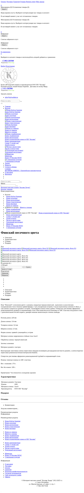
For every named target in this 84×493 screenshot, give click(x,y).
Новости (8, 165)
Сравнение (5, 273)
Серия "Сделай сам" (12, 143)
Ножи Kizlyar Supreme (12, 112)
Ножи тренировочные (12, 141)
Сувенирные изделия (12, 161)
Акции (7, 163)
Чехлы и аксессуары (12, 148)
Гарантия (16, 2)
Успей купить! (10, 145)
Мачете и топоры (11, 132)
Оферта (7, 477)
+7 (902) (3, 88)
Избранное (5, 275)
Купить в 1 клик (6, 269)
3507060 (10, 88)
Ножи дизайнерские (12, 136)
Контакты (8, 174)
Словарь (8, 169)
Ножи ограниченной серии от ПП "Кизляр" (20, 139)
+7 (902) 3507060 (8, 61)
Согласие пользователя (13, 473)
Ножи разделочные (11, 119)
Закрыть (4, 9)
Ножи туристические (12, 123)
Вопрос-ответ (31, 2)
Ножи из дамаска (11, 130)
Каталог (8, 108)
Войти (3, 66)
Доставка (9, 2)
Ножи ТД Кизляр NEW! (13, 158)
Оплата (3, 2)
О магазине (9, 172)
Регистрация (10, 66)
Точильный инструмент (13, 152)
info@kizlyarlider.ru (11, 97)
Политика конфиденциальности (16, 471)
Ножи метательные (11, 137)
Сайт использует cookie (13, 475)
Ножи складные (10, 115)
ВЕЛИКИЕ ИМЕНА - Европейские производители (23, 170)
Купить (28, 267)
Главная (7, 106)
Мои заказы (40, 2)
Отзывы (23, 2)
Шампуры (8, 156)
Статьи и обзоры (11, 167)
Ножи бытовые (10, 126)
